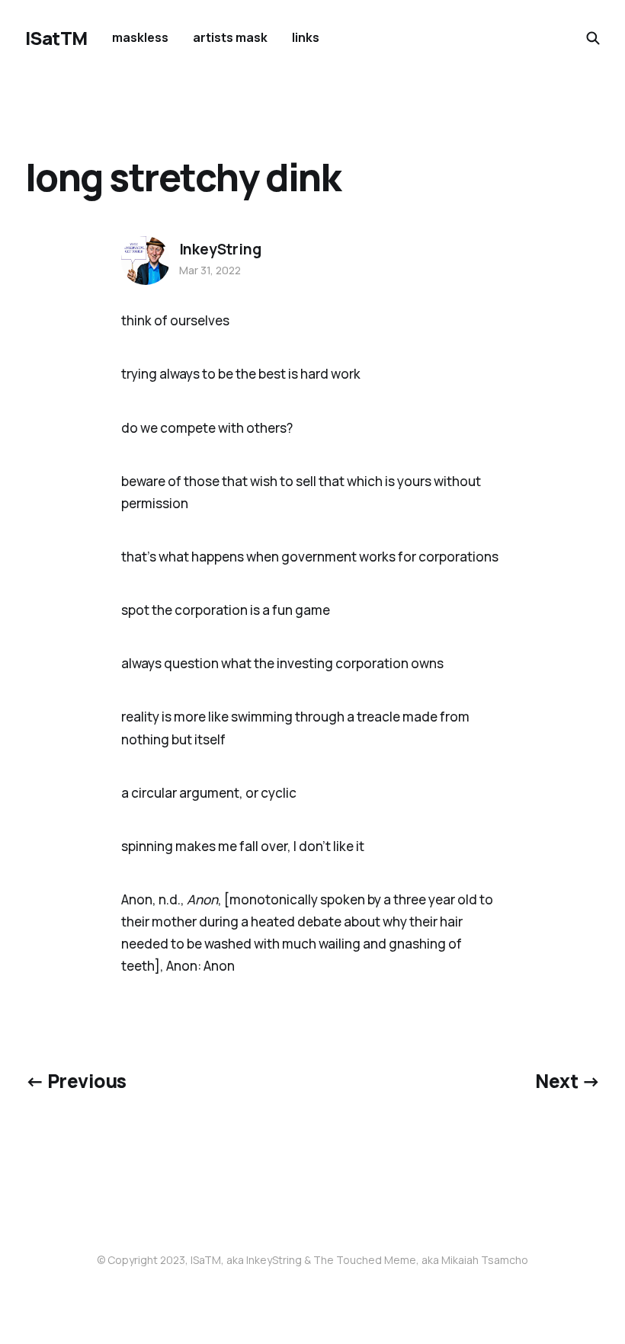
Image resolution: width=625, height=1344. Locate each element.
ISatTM (56, 38)
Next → (567, 1080)
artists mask (230, 37)
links (305, 37)
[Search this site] (593, 38)
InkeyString (220, 249)
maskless (140, 37)
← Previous (76, 1080)
